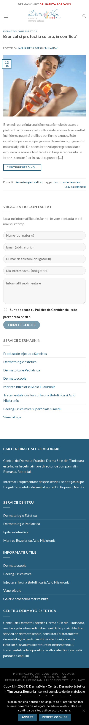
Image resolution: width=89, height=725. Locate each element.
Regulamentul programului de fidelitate (36, 680)
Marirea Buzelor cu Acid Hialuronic (29, 540)
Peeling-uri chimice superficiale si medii (32, 409)
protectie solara (71, 182)
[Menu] (5, 16)
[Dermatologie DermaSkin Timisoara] (44, 16)
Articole (42, 673)
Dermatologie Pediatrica (21, 370)
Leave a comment (75, 186)
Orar (56, 673)
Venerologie (12, 417)
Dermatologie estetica (20, 362)
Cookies (68, 673)
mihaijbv (51, 48)
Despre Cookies (54, 717)
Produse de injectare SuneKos (25, 353)
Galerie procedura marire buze (25, 599)
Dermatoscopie (14, 378)
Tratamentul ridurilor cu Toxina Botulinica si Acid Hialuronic (39, 398)
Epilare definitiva (15, 532)
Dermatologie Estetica (20, 31)
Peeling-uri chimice (17, 574)
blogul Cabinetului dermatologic (27, 487)
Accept (27, 717)
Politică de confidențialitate (44, 676)
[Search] (84, 16)
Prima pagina (23, 673)
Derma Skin (54, 460)
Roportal (24, 471)
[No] (83, 711)
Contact (78, 680)
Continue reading (22, 167)
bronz (57, 182)
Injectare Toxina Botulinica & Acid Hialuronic (36, 582)
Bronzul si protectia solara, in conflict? (40, 36)
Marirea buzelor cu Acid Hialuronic (29, 387)
